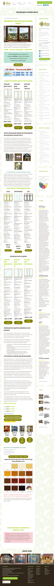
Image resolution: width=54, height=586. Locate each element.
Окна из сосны (30, 568)
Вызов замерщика (44, 72)
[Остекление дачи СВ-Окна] (47, 563)
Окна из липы (30, 575)
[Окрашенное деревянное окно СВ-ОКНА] (20, 563)
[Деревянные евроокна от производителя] (41, 397)
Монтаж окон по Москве (44, 88)
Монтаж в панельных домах (45, 85)
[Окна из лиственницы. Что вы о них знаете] (41, 421)
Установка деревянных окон (44, 79)
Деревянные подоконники (8, 451)
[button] (52, 559)
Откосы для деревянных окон (9, 452)
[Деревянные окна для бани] (41, 402)
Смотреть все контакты (43, 60)
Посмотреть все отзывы (43, 381)
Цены (24, 3)
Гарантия (46, 574)
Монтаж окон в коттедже (43, 97)
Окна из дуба (30, 571)
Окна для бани (30, 576)
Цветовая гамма (42, 189)
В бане (37, 571)
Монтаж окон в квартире (43, 93)
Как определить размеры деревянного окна (45, 161)
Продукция (19, 3)
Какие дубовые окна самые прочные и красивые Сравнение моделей (44, 144)
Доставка (42, 74)
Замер (46, 568)
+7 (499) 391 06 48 (21, 4)
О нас (13, 3)
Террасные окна (31, 580)
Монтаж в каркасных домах (44, 113)
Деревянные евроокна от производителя (47, 397)
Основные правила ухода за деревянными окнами (45, 149)
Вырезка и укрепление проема (45, 116)
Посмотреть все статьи (43, 426)
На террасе (38, 573)
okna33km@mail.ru (45, 47)
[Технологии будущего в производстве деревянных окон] (41, 414)
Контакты (14, 4)
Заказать (29, 3)
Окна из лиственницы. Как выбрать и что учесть (45, 139)
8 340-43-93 (42, 46)
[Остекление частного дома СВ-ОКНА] (6, 563)
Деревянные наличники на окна (10, 449)
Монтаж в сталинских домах (45, 82)
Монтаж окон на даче (45, 95)
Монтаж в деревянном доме (44, 106)
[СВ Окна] (27, 157)
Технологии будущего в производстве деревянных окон (47, 416)
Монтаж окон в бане (44, 100)
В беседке (38, 574)
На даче (37, 569)
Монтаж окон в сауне (45, 104)
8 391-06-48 (42, 42)
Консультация (47, 573)
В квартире (38, 568)
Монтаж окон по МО (44, 90)
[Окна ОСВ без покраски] (10, 157)
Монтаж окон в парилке (43, 102)
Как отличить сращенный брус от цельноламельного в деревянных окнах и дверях (44, 155)
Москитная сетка (7, 454)
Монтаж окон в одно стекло (44, 119)
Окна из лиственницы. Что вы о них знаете (47, 422)
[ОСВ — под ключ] (18, 157)
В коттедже (38, 570)
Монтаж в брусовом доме (44, 110)
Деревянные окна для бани (47, 403)
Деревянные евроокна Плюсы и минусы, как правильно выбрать (44, 133)
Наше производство (47, 409)
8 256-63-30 (42, 43)
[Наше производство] (41, 410)
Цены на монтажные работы (44, 76)
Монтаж (46, 571)
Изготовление (47, 570)
